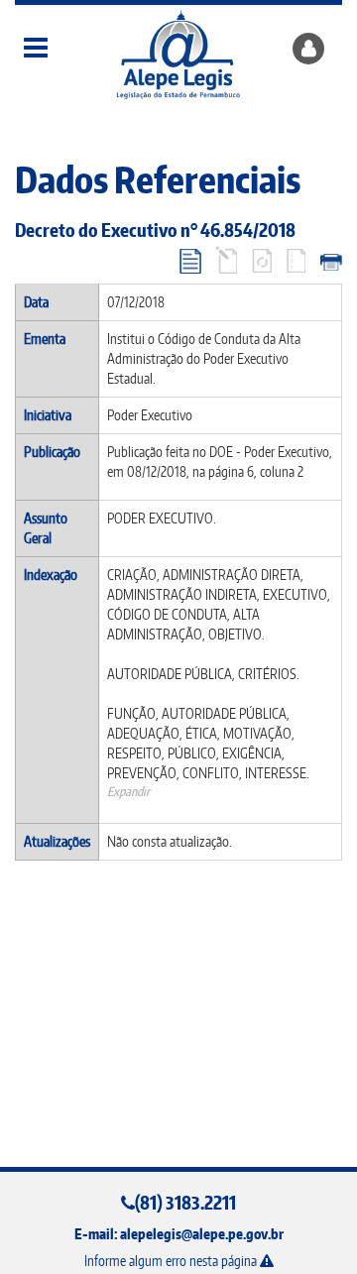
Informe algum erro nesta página (172, 1260)
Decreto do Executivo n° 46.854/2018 (155, 229)
